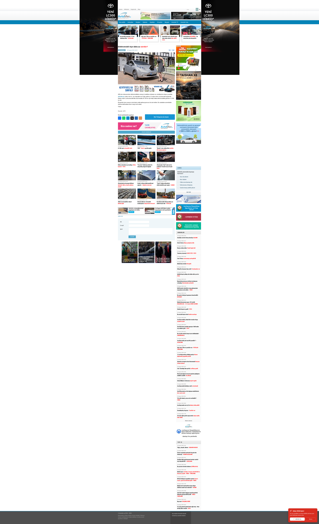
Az (197, 9)
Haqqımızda (133, 9)
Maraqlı (167, 22)
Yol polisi (159, 22)
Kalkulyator (126, 9)
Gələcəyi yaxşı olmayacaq (186, 185)
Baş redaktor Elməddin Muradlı (179, 513)
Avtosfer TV (174, 22)
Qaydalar (152, 22)
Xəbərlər (145, 22)
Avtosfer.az (121, 96)
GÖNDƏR (132, 236)
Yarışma (120, 9)
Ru (199, 9)
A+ (173, 50)
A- (169, 50)
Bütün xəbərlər (188, 420)
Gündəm (138, 22)
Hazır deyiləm (183, 179)
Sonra (310, 519)
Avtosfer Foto (184, 22)
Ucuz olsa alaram (184, 176)
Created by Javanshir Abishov (179, 515)
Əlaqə (139, 9)
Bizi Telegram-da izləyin (161, 117)
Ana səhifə (122, 22)
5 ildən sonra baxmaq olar (186, 182)
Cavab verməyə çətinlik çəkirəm (187, 187)
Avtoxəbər (130, 22)
